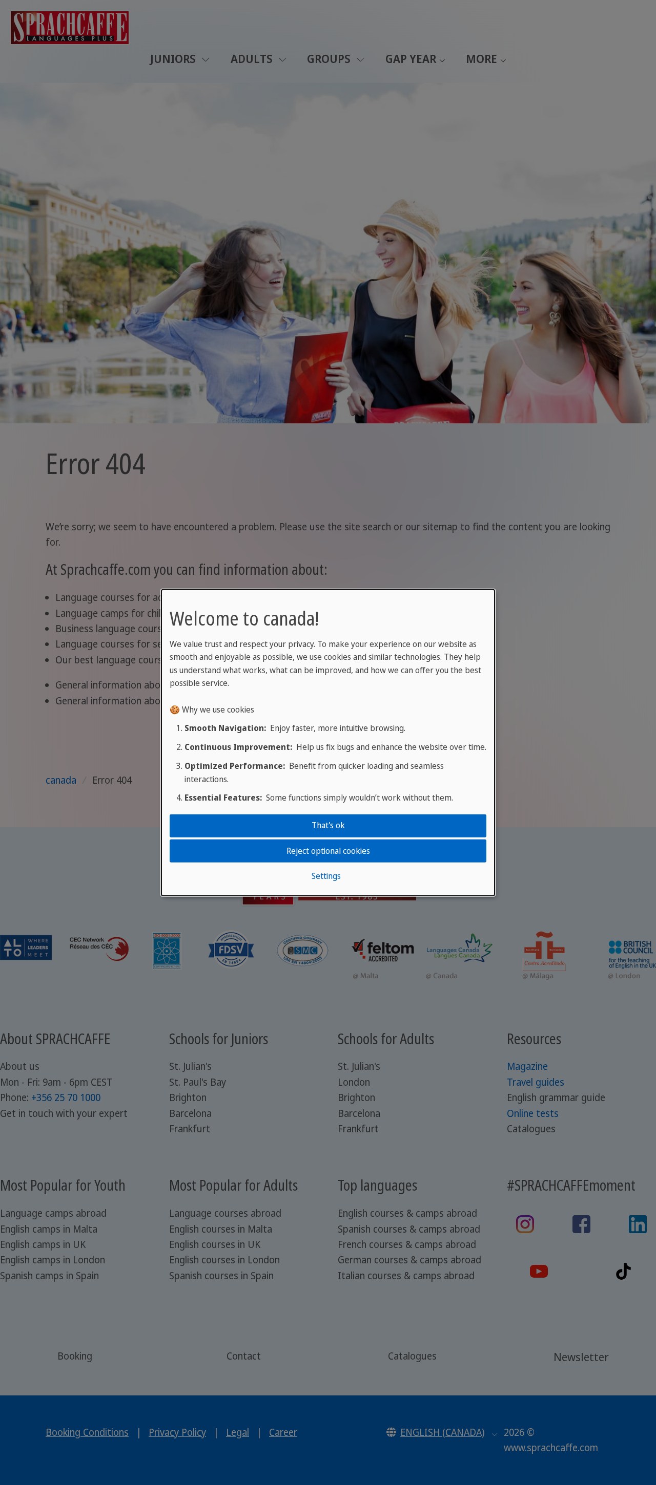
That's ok (328, 825)
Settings (326, 875)
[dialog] (328, 742)
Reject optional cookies (328, 850)
